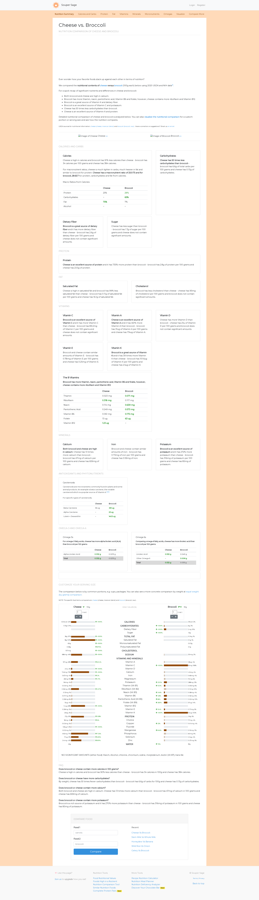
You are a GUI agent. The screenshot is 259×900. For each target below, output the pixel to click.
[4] (107, 492)
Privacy (201, 878)
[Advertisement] (129, 57)
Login (192, 5)
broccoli (118, 85)
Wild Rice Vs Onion (141, 846)
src (107, 136)
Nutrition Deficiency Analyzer (146, 884)
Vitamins (124, 14)
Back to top (198, 883)
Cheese (101, 136)
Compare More (196, 14)
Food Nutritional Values (104, 878)
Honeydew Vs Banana (142, 841)
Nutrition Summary (64, 14)
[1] (172, 85)
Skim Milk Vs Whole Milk (144, 837)
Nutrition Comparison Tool (106, 884)
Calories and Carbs (87, 14)
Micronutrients (152, 14)
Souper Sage (69, 5)
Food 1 (77, 827)
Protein (104, 14)
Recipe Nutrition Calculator (145, 878)
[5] (108, 492)
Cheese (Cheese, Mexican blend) (102, 126)
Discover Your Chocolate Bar (148, 887)
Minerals (136, 14)
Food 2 (77, 839)
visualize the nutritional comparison (162, 117)
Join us (58, 879)
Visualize (180, 14)
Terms (195, 878)
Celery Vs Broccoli (140, 850)
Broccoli (175, 136)
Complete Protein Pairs (107, 891)
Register (201, 5)
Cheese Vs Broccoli (141, 832)
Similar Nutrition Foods (104, 887)
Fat (113, 14)
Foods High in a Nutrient (105, 881)
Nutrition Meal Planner (143, 881)
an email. (171, 126)
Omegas (168, 14)
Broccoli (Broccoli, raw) (126, 126)
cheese (103, 85)
